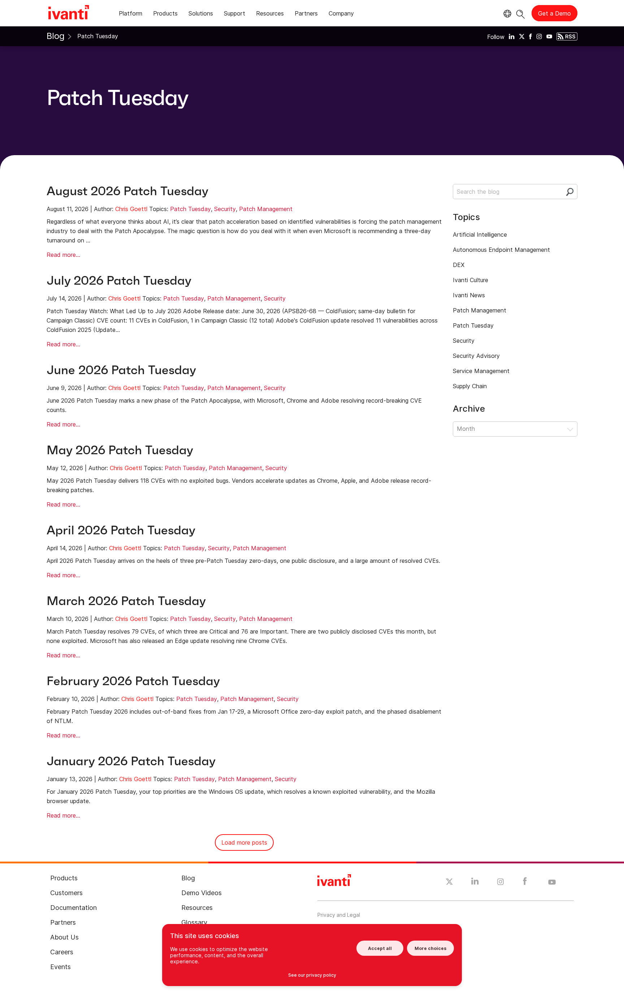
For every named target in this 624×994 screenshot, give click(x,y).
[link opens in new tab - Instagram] (500, 882)
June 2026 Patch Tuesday (121, 370)
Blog (56, 36)
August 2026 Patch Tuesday (127, 191)
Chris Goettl (131, 209)
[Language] (506, 13)
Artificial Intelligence (480, 234)
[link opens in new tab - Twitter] (449, 882)
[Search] (520, 13)
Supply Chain (470, 386)
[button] (515, 429)
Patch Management (265, 209)
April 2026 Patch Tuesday (121, 530)
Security (225, 209)
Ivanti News (469, 295)
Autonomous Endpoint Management (501, 249)
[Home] (69, 13)
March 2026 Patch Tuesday (126, 601)
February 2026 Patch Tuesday (133, 681)
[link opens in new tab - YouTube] (552, 882)
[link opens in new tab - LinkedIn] (475, 882)
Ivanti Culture (470, 280)
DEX (458, 264)
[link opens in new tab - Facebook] (525, 882)
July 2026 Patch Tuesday (119, 280)
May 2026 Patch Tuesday (120, 450)
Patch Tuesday (190, 209)
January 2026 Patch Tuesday (131, 761)
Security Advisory (476, 355)
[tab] (130, 14)
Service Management (481, 371)
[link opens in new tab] (512, 36)
